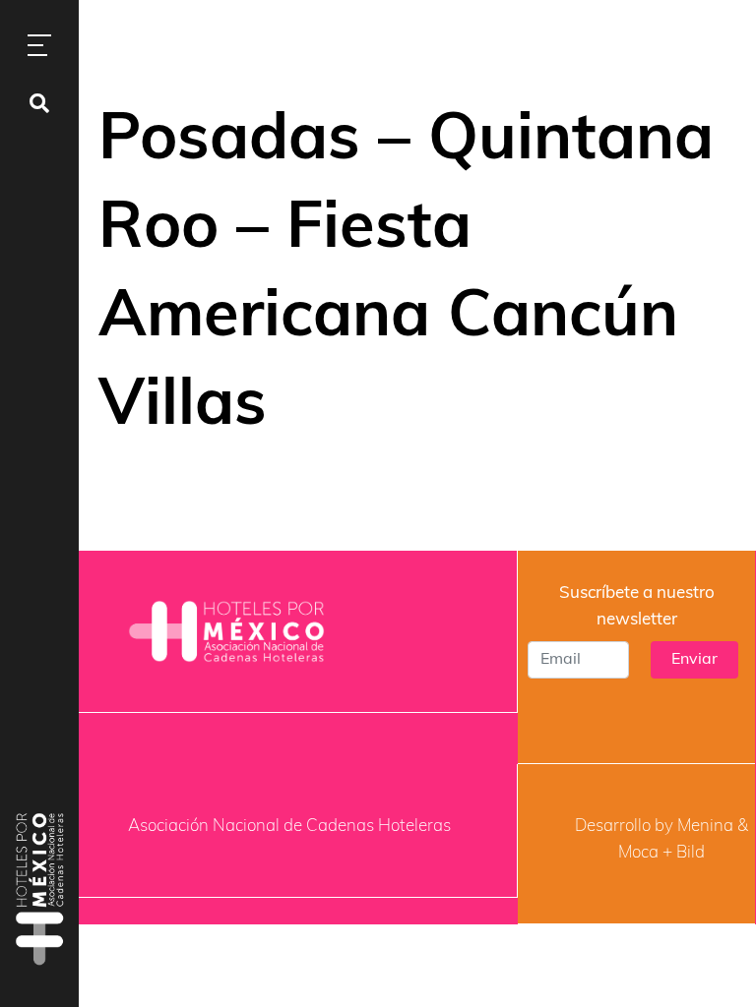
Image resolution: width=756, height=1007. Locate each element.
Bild (690, 853)
